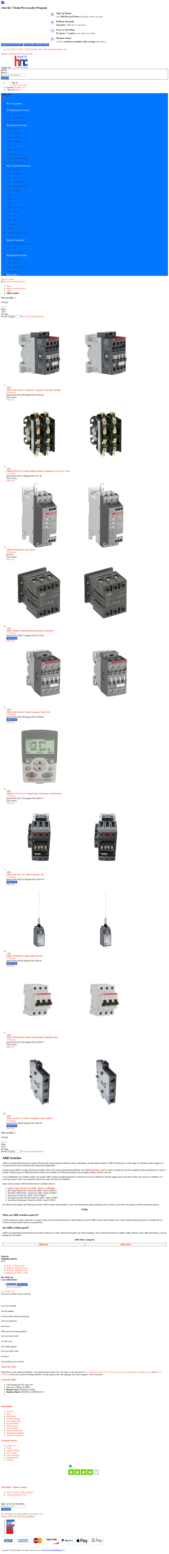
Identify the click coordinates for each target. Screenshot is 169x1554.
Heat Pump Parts (129, 1372)
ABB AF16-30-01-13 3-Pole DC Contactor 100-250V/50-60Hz (33, 390)
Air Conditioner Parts (93, 1372)
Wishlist (9, 1460)
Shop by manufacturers (16, 288)
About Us (10, 1411)
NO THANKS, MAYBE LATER (36, 45)
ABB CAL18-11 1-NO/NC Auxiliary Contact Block (29, 1118)
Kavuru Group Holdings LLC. (53, 1550)
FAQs (8, 1448)
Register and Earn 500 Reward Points (16, 54)
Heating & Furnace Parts (16, 125)
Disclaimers (11, 1416)
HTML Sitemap (13, 1419)
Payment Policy (12, 1423)
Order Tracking (12, 1455)
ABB (8, 291)
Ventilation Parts (144, 1372)
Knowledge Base (13, 1421)
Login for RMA (13, 1450)
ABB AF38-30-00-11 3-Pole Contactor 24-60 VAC (28, 712)
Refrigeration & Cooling (16, 255)
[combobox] (13, 75)
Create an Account (19, 85)
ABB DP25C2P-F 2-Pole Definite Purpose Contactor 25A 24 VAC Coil (37, 471)
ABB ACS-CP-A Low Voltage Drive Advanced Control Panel (33, 793)
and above (17, 1273)
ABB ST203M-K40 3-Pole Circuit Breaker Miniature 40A (32, 1037)
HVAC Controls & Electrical (18, 166)
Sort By (4, 316)
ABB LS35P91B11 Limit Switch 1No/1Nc (24, 956)
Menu (3, 99)
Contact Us (11, 1446)
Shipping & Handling (15, 1433)
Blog (8, 1414)
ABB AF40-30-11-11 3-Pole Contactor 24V (25, 874)
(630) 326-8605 (31, 49)
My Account (11, 274)
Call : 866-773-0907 (15, 49)
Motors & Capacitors (15, 240)
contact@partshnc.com (16, 1495)
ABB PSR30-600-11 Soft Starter (20, 550)
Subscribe (6, 1509)
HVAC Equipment (14, 103)
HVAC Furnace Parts (112, 1372)
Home (8, 286)
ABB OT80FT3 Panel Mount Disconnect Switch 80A (30, 631)
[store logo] (21, 67)
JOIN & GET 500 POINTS (12, 45)
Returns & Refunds (14, 1430)
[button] (10, 400)
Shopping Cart (12, 1457)
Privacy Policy (12, 1428)
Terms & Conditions (14, 1435)
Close (3, 97)
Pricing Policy (12, 1426)
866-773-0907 (13, 1492)
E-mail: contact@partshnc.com (54, 49)
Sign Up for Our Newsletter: (13, 1504)
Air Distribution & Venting (17, 110)
